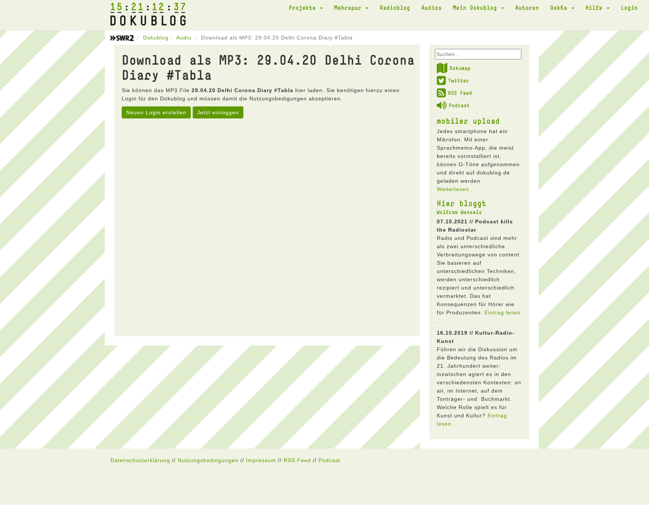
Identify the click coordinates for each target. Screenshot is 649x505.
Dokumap (460, 68)
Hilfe (596, 7)
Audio (184, 38)
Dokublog (156, 38)
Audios (431, 7)
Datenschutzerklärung (140, 460)
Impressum (261, 460)
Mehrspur (349, 7)
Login (629, 7)
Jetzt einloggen (218, 112)
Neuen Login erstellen (156, 112)
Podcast (459, 105)
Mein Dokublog (476, 7)
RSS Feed (460, 93)
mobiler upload (468, 120)
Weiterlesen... (456, 189)
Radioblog (395, 7)
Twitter (458, 80)
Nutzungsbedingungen (208, 460)
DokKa (560, 7)
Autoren (527, 7)
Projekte (304, 7)
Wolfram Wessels (459, 212)
